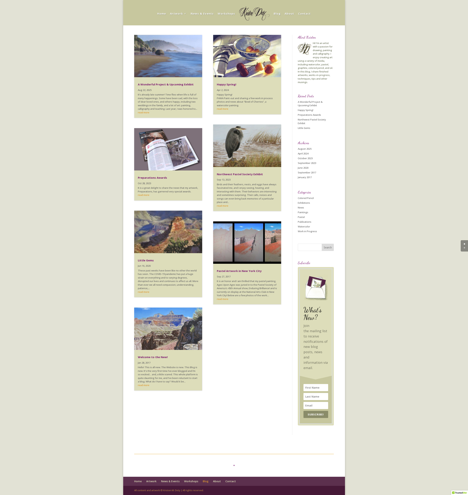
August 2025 (305, 148)
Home (161, 13)
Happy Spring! (226, 84)
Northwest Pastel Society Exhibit (240, 174)
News (301, 207)
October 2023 (305, 158)
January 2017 (305, 177)
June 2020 (303, 167)
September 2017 (307, 172)
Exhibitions (304, 202)
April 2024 (303, 153)
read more (143, 112)
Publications (304, 221)
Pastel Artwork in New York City (239, 271)
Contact (304, 13)
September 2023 (307, 163)
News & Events (202, 13)
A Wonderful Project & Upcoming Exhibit (166, 84)
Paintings (303, 212)
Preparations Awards (152, 177)
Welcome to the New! (153, 357)
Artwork (176, 13)
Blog (277, 13)
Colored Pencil (306, 198)
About (289, 13)
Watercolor (304, 226)
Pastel (301, 217)
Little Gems (146, 260)
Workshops (226, 13)
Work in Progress (307, 231)
